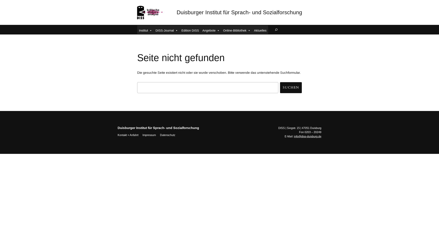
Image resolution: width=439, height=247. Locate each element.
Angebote (209, 30)
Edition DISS (190, 30)
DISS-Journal (165, 30)
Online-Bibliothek (234, 30)
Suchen (291, 87)
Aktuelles (260, 30)
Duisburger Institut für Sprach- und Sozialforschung (239, 12)
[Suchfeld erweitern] (276, 29)
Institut (143, 30)
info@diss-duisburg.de (307, 136)
